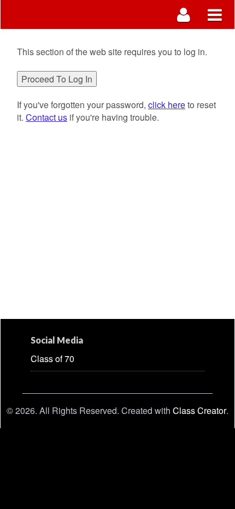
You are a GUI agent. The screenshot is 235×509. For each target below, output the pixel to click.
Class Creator (199, 411)
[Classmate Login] (183, 14)
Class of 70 (52, 358)
